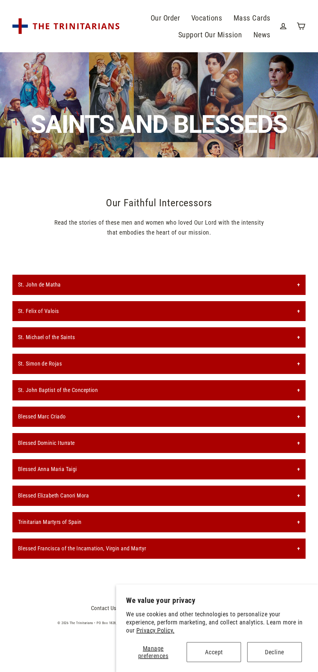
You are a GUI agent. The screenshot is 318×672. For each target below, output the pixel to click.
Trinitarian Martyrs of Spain (50, 522)
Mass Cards (252, 17)
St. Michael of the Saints (46, 337)
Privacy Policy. (155, 630)
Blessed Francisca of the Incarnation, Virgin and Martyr (82, 548)
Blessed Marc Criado (42, 416)
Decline (274, 652)
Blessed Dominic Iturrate (46, 443)
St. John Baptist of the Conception (58, 390)
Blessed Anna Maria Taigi (47, 469)
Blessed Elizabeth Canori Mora (53, 495)
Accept (214, 652)
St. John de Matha (39, 284)
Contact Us (103, 608)
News (261, 34)
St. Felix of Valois (38, 311)
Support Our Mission (210, 34)
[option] (159, 104)
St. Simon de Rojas (40, 363)
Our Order (165, 17)
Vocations (206, 17)
